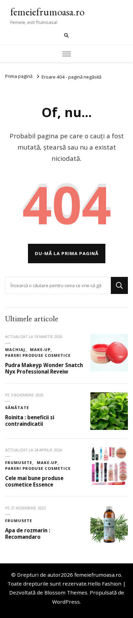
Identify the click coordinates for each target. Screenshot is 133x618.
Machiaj (15, 349)
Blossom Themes (65, 592)
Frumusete (18, 462)
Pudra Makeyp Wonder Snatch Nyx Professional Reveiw (44, 368)
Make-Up (40, 349)
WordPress (66, 601)
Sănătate (17, 407)
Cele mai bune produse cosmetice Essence (34, 481)
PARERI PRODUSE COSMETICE (38, 355)
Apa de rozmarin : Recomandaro (27, 533)
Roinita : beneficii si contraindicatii (29, 420)
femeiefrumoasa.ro (47, 11)
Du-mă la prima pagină (67, 253)
